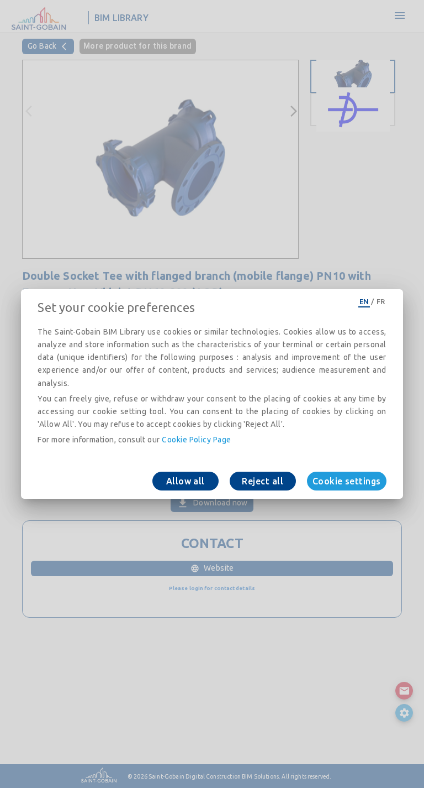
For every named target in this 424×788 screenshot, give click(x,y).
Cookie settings (346, 481)
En (364, 301)
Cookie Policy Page (196, 439)
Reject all (262, 481)
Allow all (185, 481)
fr (381, 301)
